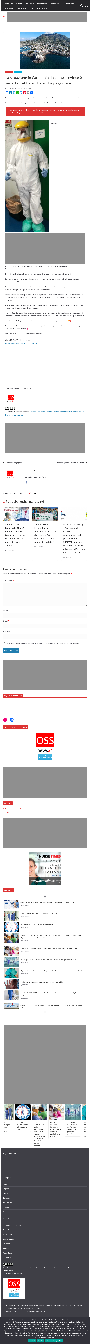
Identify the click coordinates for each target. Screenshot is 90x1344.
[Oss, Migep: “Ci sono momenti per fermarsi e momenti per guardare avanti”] (11, 951)
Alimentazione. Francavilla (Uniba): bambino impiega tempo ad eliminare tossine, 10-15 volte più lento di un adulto (15, 535)
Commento (8, 580)
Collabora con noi (39, 8)
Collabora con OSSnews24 (12, 809)
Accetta (32, 1341)
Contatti (6, 812)
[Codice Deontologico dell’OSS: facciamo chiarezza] (11, 904)
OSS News (9, 3)
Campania (9, 72)
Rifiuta (40, 1341)
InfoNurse (9, 8)
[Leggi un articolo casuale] (87, 5)
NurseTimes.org (57, 1305)
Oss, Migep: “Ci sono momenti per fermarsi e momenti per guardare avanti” (48, 949)
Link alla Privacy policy (54, 1341)
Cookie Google (8, 1239)
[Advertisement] (47, 17)
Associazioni (42, 3)
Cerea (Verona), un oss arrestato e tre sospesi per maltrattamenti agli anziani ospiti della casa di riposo (51, 995)
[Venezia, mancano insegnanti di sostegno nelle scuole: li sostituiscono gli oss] (11, 939)
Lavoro (19, 3)
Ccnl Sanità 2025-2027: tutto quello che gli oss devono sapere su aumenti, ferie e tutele (50, 983)
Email (6, 621)
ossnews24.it (11, 1305)
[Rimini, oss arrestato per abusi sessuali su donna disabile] (11, 973)
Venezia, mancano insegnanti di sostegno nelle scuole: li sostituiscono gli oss (48, 937)
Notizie (5, 1184)
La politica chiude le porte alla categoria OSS (36, 914)
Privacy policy (8, 1234)
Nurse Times (22, 8)
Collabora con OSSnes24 (12, 1225)
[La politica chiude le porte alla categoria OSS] (11, 916)
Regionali (55, 3)
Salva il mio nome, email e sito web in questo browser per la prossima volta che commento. (43, 643)
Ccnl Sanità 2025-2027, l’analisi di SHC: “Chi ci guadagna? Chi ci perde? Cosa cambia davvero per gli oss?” (51, 1008)
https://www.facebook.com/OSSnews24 (21, 343)
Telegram (6, 1248)
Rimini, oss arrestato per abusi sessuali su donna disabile (41, 971)
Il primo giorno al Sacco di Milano (70, 462)
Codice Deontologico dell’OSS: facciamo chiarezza (38, 902)
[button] (60, 3)
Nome (6, 610)
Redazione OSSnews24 (24, 88)
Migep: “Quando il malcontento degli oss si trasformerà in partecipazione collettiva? (51, 960)
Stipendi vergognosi (14, 462)
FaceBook (6, 1244)
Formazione (70, 3)
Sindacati (30, 3)
